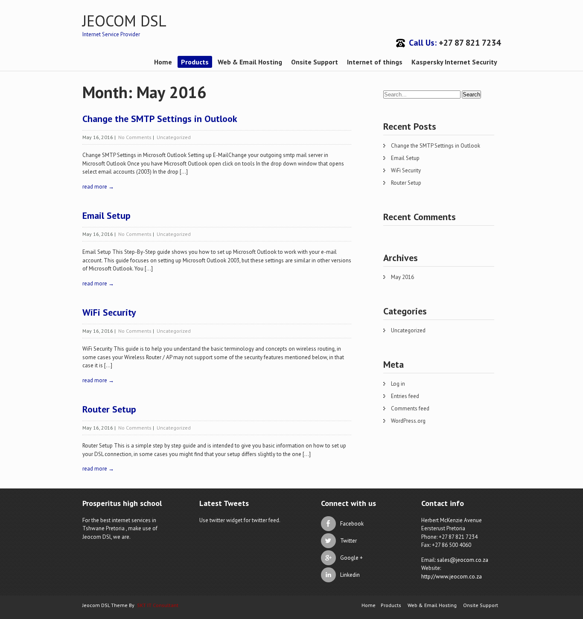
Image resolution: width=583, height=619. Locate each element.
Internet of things (374, 62)
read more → (98, 186)
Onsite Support (314, 62)
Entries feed (405, 396)
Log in (398, 383)
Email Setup (106, 215)
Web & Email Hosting (250, 62)
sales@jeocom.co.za (462, 560)
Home (163, 62)
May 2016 (402, 277)
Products (195, 62)
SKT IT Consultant (157, 605)
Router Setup (109, 409)
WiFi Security (109, 312)
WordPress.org (408, 420)
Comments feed (410, 408)
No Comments (135, 137)
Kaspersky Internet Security (454, 62)
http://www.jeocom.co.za (451, 576)
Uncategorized (174, 137)
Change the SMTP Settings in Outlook (159, 119)
